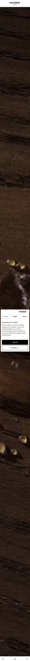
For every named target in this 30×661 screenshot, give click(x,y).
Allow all (15, 342)
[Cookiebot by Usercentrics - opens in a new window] (21, 312)
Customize (14, 347)
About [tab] (24, 316)
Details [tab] (15, 316)
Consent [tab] (5, 316)
